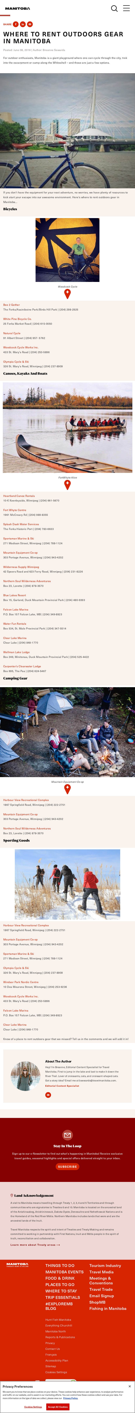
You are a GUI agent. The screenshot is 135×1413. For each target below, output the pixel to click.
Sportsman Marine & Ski (18, 538)
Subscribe (67, 1166)
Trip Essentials (62, 1297)
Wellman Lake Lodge (16, 652)
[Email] (48, 1095)
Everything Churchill (58, 1325)
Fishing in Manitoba (108, 1308)
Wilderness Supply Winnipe (20, 567)
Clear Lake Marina (15, 638)
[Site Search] (114, 8)
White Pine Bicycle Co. (17, 319)
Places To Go (59, 1284)
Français (51, 1354)
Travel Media (101, 1271)
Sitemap (50, 1366)
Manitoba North (55, 1331)
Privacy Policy (70, 1398)
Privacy (50, 1343)
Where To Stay (61, 1290)
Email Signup (101, 1295)
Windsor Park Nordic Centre (21, 982)
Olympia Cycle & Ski (16, 361)
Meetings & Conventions (101, 1280)
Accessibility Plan (56, 1360)
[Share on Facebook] (16, 24)
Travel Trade (101, 1289)
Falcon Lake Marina (15, 609)
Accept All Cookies (58, 1406)
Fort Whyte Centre (14, 510)
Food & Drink (60, 1278)
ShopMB (97, 1302)
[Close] (129, 1386)
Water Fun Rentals (14, 623)
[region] (67, 1397)
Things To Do (59, 1265)
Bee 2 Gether (11, 305)
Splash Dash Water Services (21, 524)
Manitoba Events (64, 1271)
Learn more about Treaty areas (33, 1244)
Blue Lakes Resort (14, 595)
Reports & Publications (60, 1337)
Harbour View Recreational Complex (26, 800)
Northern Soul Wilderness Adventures (27, 581)
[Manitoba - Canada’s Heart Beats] (17, 8)
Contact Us (52, 1348)
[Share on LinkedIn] (23, 24)
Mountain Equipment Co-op (20, 552)
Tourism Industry (105, 1265)
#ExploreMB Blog (59, 1306)
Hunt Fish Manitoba (58, 1319)
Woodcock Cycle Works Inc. (21, 347)
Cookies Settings (33, 1406)
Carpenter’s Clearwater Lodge (22, 666)
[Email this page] (30, 24)
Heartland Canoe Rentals (19, 496)
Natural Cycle (12, 333)
